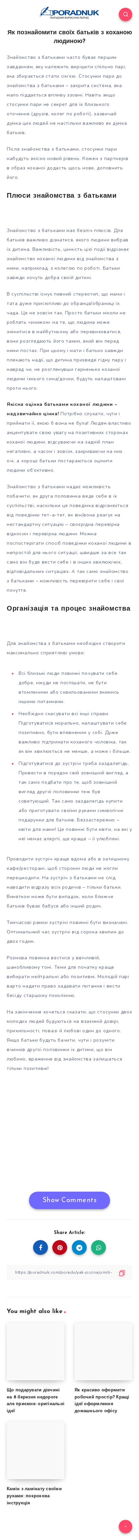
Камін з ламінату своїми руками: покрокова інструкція (34, 1496)
